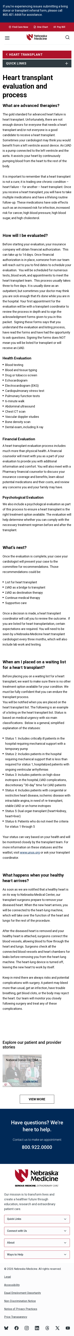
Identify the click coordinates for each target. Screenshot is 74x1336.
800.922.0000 (37, 1147)
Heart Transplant (26, 54)
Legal (7, 1276)
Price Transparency (15, 1317)
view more (37, 1099)
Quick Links (16, 63)
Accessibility (12, 1285)
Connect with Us (17, 1230)
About (10, 1242)
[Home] (37, 38)
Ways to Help (15, 1254)
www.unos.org (30, 852)
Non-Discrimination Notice (20, 1301)
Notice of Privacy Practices (20, 1309)
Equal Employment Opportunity (22, 1293)
